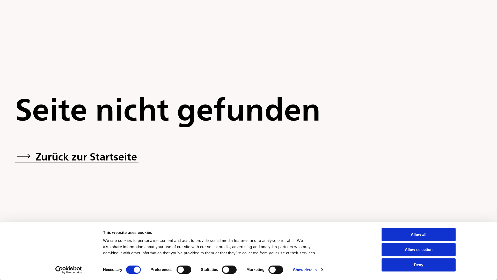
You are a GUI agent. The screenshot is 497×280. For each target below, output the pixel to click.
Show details (305, 270)
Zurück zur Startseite (86, 156)
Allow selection (419, 250)
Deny (418, 265)
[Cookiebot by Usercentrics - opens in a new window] (68, 270)
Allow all (418, 234)
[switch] (184, 269)
